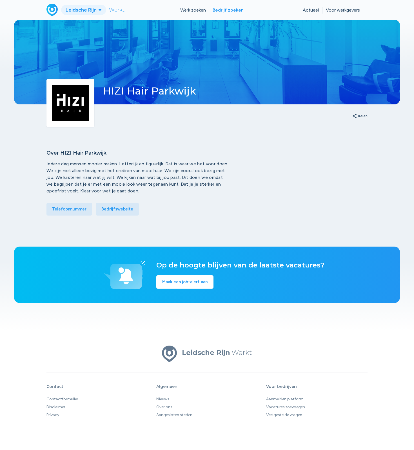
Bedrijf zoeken (228, 10)
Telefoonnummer (69, 209)
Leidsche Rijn (82, 10)
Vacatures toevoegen (285, 407)
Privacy (52, 414)
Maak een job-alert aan (185, 281)
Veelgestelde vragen (284, 414)
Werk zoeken (193, 10)
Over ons (164, 407)
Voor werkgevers (343, 10)
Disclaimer (55, 407)
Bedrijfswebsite (117, 209)
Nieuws (162, 399)
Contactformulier (62, 399)
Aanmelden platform (285, 399)
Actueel (311, 10)
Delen (360, 116)
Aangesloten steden (174, 414)
